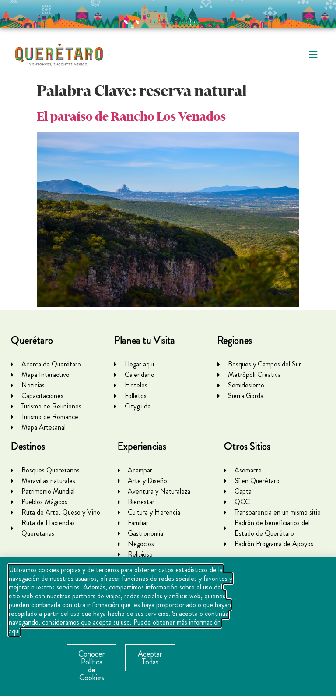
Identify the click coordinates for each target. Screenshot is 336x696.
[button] (313, 55)
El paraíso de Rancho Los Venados (131, 116)
